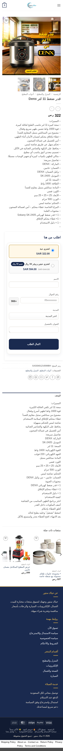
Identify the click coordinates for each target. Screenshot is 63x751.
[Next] (5, 46)
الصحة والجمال (50, 671)
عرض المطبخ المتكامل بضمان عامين (16, 568)
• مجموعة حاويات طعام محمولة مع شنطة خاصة (50, 575)
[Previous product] (51, 108)
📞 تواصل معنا (11, 732)
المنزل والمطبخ (43, 94)
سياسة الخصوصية (49, 638)
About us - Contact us (27, 742)
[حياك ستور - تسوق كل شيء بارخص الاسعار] (31, 5)
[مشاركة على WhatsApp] (57, 377)
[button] (59, 5)
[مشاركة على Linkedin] (30, 377)
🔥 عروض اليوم (29, 729)
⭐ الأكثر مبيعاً (15, 729)
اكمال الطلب (33, 344)
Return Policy (46, 742)
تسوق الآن (53, 628)
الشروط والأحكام (49, 643)
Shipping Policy (8, 742)
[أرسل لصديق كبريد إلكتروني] (41, 377)
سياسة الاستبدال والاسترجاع (44, 633)
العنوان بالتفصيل (51, 324)
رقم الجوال (54, 294)
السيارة (54, 676)
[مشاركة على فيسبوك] (52, 377)
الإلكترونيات (52, 665)
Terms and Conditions (35, 746)
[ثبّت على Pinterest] (35, 377)
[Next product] (58, 108)
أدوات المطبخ (28, 94)
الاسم (56, 279)
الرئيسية (57, 94)
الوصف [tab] (58, 395)
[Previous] (55, 46)
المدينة (56, 310)
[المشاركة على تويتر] (46, 377)
